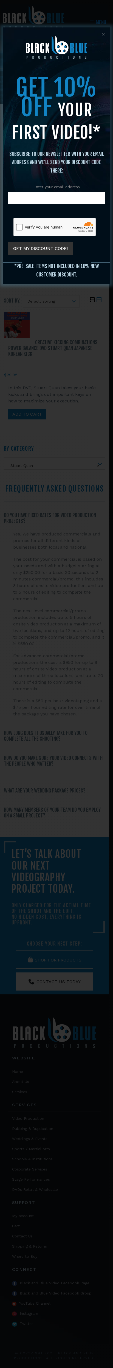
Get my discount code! (40, 248)
